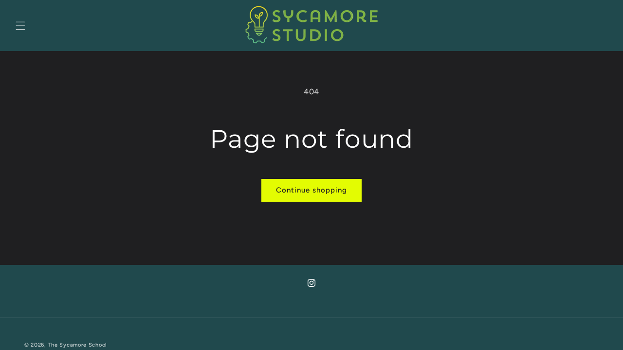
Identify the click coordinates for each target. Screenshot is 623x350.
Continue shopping (311, 190)
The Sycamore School (77, 345)
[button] (20, 25)
